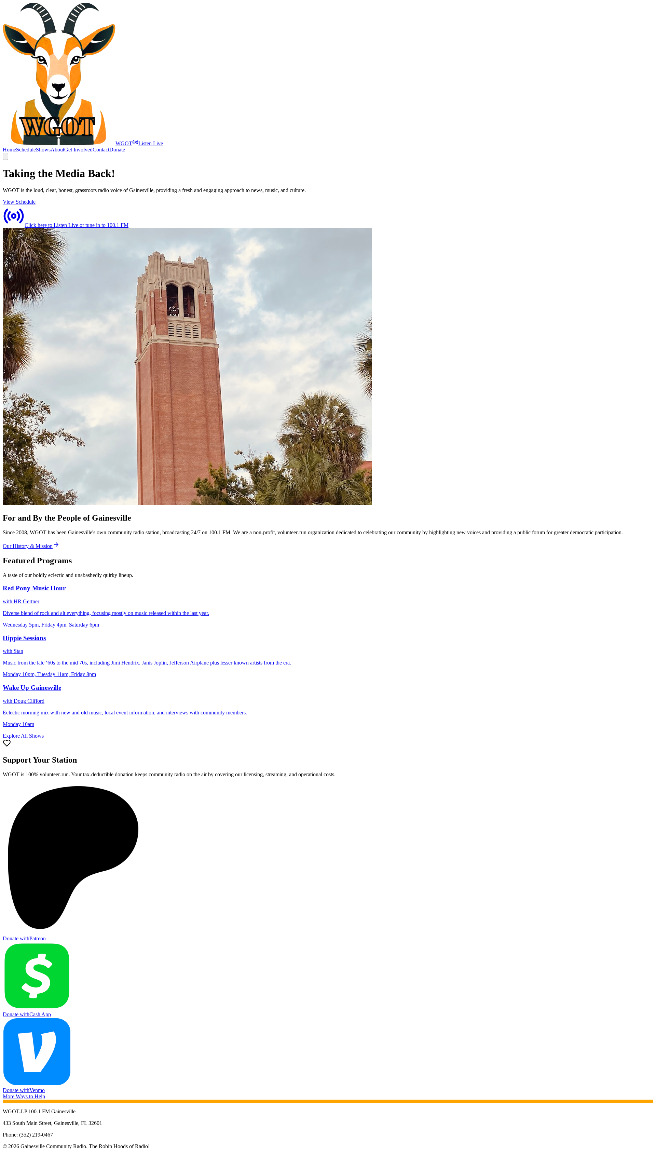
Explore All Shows (23, 736)
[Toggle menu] (5, 156)
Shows (43, 149)
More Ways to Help (24, 1096)
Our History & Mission (28, 546)
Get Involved (78, 149)
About (57, 149)
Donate (117, 149)
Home (9, 149)
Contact (101, 149)
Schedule (26, 149)
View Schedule (19, 202)
